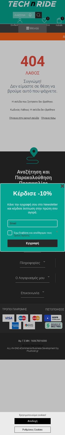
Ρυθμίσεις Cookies (32, 429)
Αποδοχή (33, 421)
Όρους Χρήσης (22, 235)
